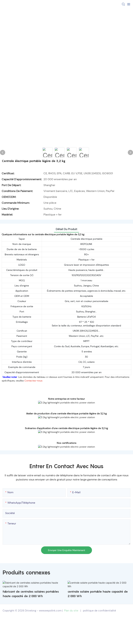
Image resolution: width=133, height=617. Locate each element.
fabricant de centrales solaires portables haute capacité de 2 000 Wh (31, 594)
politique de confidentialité (99, 610)
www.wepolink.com (50, 610)
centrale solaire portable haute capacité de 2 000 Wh (98, 594)
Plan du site (71, 610)
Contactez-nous (33, 380)
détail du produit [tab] (66, 229)
